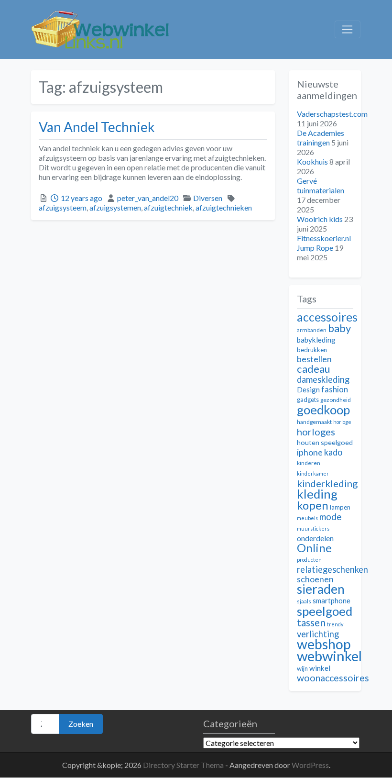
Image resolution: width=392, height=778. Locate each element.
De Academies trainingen (320, 137)
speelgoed (324, 611)
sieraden (321, 589)
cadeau (313, 368)
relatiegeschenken (332, 569)
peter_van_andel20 (147, 197)
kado (333, 452)
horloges (316, 431)
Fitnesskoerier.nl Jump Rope (324, 242)
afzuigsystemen (115, 207)
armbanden (312, 329)
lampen (340, 507)
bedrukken (312, 350)
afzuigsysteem (63, 207)
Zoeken (80, 723)
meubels (307, 518)
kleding (317, 493)
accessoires (327, 317)
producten (309, 559)
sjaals (304, 601)
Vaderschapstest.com (332, 113)
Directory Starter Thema (184, 764)
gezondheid (335, 399)
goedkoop (323, 409)
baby (339, 328)
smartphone (331, 600)
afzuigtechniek (168, 207)
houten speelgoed (325, 442)
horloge (342, 422)
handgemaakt (314, 421)
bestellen (314, 359)
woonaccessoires (333, 677)
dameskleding (323, 379)
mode (330, 516)
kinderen (308, 463)
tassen (311, 622)
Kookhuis (312, 161)
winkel (319, 668)
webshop (324, 644)
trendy (335, 624)
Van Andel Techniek (97, 127)
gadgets (308, 399)
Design (308, 389)
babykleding (316, 339)
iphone (310, 452)
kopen (312, 505)
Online (314, 548)
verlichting (318, 634)
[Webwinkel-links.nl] (101, 27)
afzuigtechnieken (224, 207)
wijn (302, 668)
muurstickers (313, 528)
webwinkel (329, 655)
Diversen (207, 197)
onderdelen (315, 538)
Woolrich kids (320, 218)
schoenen (315, 579)
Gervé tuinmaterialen (320, 185)
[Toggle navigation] (347, 30)
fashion (334, 389)
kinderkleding (327, 483)
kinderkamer (313, 473)
